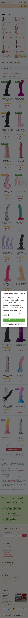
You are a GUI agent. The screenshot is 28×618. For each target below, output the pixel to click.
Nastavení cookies (14, 324)
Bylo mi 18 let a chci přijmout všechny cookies (14, 320)
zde (14, 309)
